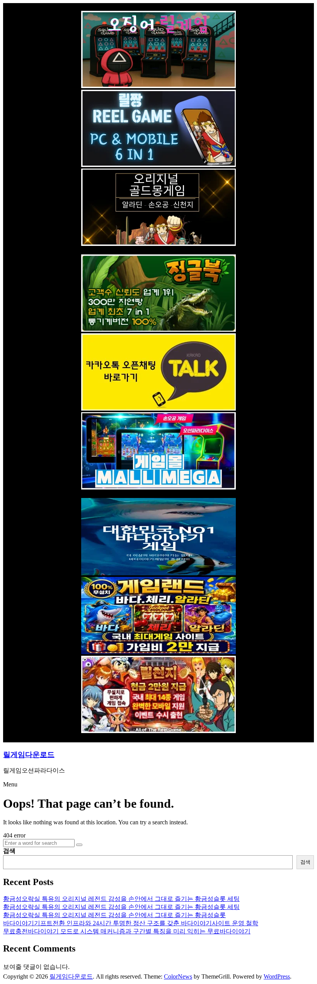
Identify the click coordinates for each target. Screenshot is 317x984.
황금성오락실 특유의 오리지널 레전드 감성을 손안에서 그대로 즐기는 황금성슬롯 (114, 915)
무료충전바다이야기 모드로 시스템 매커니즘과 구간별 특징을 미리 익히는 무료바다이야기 (127, 931)
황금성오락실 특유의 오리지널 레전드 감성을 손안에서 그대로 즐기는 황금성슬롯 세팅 (121, 898)
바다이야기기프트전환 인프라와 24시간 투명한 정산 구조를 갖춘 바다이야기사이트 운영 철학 (130, 923)
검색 (9, 851)
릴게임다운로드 (29, 754)
